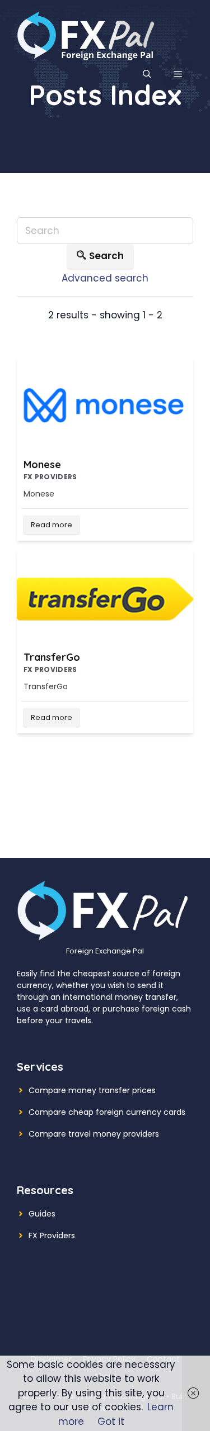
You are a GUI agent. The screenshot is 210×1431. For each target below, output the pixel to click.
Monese (42, 464)
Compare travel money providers (94, 1133)
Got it (110, 1421)
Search (106, 256)
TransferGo (52, 657)
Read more (51, 524)
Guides (42, 1213)
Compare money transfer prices (92, 1090)
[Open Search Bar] (147, 74)
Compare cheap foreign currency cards (107, 1112)
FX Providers (52, 1235)
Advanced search (105, 278)
